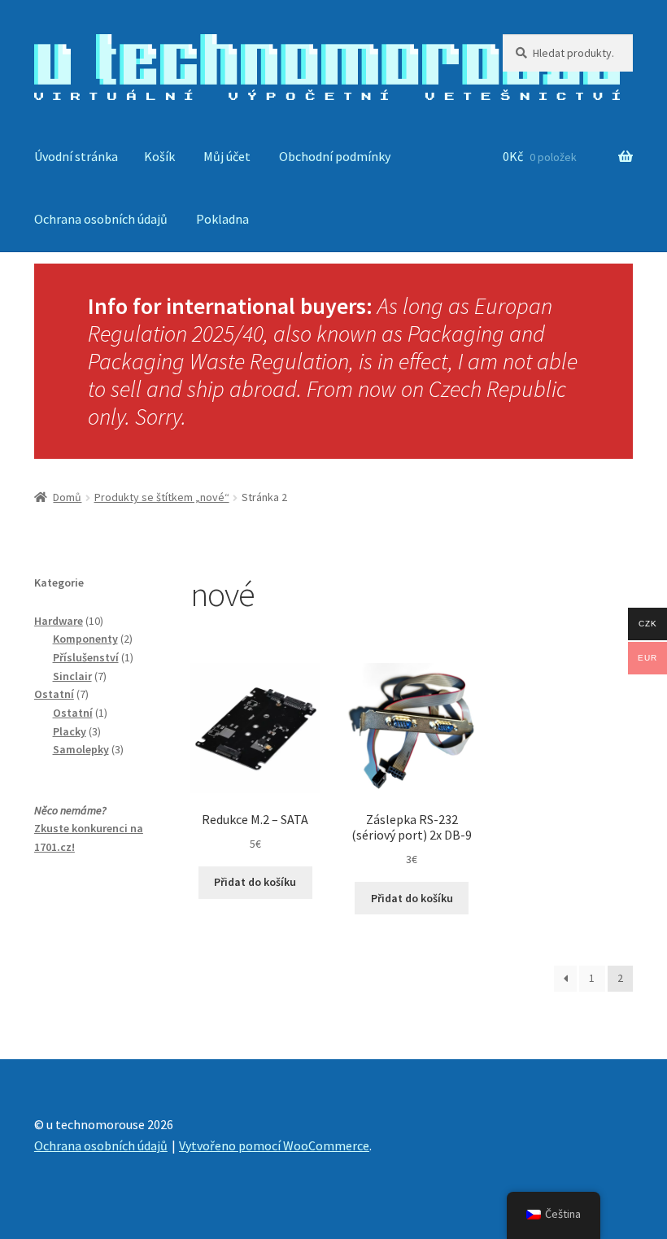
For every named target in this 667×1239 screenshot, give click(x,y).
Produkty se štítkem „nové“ (161, 497)
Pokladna (222, 219)
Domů (67, 497)
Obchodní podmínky (334, 156)
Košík (159, 156)
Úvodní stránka (76, 156)
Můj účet (227, 156)
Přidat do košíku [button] (255, 882)
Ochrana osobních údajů (101, 219)
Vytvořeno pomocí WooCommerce (274, 1145)
